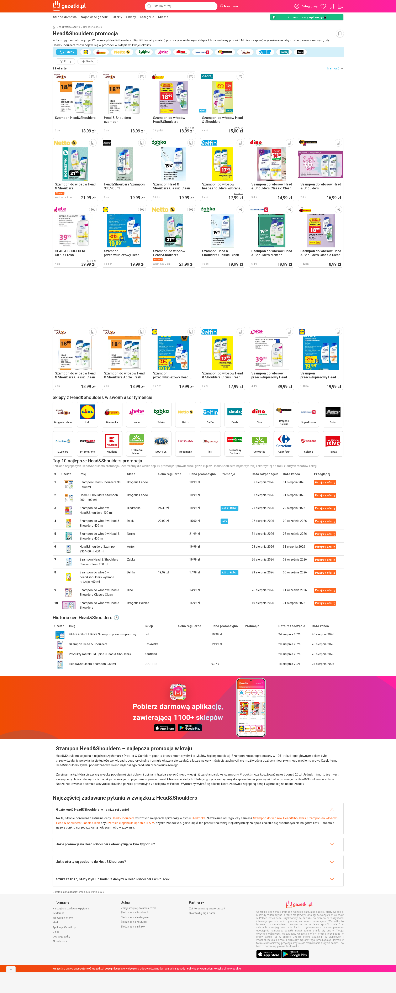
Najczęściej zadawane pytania (71, 908)
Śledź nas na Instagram (135, 917)
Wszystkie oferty (69, 27)
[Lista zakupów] (340, 6)
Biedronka (198, 818)
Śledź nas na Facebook (135, 912)
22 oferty (60, 68)
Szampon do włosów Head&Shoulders (279, 818)
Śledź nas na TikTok (133, 926)
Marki (56, 922)
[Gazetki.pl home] (70, 6)
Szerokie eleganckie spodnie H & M (130, 823)
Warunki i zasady (175, 968)
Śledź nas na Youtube (134, 921)
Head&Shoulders (123, 818)
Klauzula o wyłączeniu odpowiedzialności (137, 968)
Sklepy (131, 17)
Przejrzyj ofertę (325, 482)
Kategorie (147, 17)
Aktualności (60, 941)
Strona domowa (65, 17)
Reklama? (58, 913)
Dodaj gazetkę (61, 936)
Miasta (163, 17)
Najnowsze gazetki (95, 17)
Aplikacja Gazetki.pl (64, 927)
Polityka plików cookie (227, 968)
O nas (56, 931)
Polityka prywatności (199, 968)
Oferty (117, 17)
